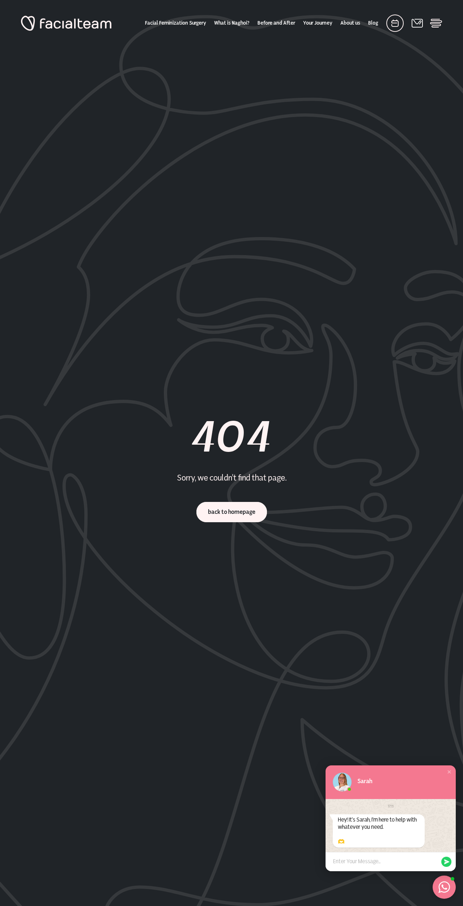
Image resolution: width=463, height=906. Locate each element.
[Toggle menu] (436, 23)
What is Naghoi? (232, 23)
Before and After (276, 23)
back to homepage (231, 512)
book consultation (395, 23)
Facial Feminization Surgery (175, 23)
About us (350, 23)
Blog (373, 23)
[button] (449, 772)
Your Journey (317, 23)
